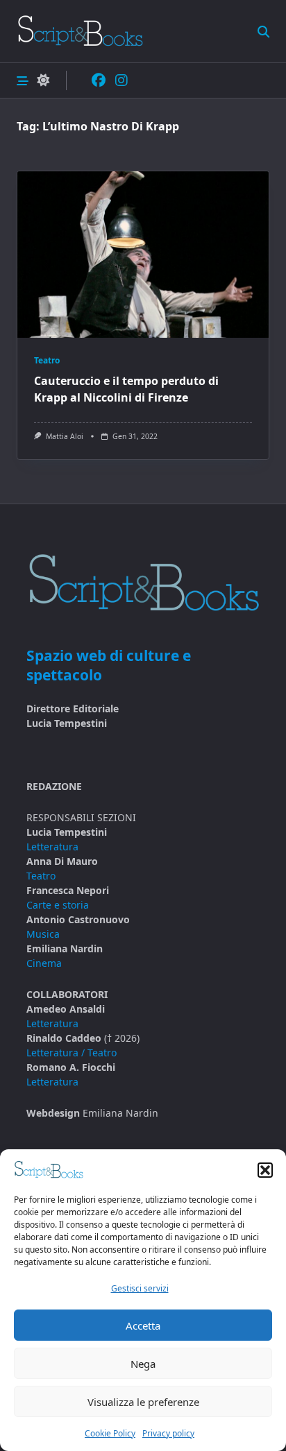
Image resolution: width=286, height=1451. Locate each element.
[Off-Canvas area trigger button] (22, 80)
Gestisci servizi (140, 1288)
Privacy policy (168, 1433)
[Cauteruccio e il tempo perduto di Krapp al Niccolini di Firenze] (143, 254)
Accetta (143, 1325)
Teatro (47, 360)
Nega (143, 1364)
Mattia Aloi (64, 436)
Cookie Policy (110, 1433)
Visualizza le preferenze (143, 1402)
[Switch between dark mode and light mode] (43, 81)
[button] (265, 1170)
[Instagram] (121, 81)
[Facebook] (99, 81)
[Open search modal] (263, 31)
